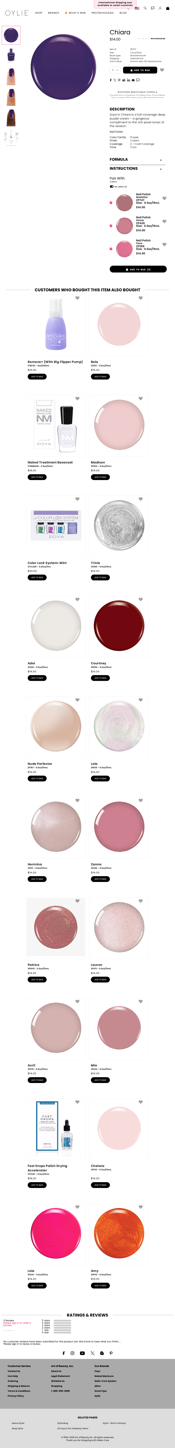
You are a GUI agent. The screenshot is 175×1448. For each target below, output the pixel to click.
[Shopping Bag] (168, 8)
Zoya (97, 1371)
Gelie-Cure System (105, 1381)
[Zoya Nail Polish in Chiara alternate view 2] (11, 76)
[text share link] (138, 80)
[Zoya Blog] (102, 1353)
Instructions (124, 168)
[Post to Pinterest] (119, 80)
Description (122, 109)
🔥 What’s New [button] (75, 13)
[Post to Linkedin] (128, 80)
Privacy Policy (16, 1396)
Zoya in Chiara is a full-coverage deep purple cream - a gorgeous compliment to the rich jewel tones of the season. (137, 120)
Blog (123, 13)
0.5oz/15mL (126, 53)
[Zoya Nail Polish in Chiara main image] (11, 35)
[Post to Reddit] (124, 80)
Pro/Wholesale (103, 13)
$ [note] (140, 207)
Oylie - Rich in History (114, 1423)
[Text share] (138, 80)
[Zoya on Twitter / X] (92, 1353)
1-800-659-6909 (60, 1391)
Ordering (13, 1381)
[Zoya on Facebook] (63, 1353)
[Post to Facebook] (111, 80)
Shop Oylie (17, 1428)
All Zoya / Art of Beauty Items (72, 1428)
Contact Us (14, 1371)
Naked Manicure (104, 1376)
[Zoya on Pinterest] (111, 1353)
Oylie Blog (62, 1423)
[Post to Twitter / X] (115, 80)
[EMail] (133, 80)
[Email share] (133, 80)
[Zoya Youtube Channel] (82, 1353)
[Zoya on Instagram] (72, 1353)
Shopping (56, 1386)
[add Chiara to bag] (162, 69)
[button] (17, 13)
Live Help (13, 1376)
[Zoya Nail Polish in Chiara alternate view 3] (11, 96)
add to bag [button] (136, 70)
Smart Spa (101, 1391)
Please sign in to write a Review (17, 1324)
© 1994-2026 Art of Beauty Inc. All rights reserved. (87, 1439)
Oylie (97, 1396)
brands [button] (53, 13)
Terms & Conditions (19, 1391)
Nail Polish (116, 132)
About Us (56, 1371)
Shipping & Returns (19, 1386)
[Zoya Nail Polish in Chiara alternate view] (11, 55)
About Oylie (18, 1423)
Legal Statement (60, 1376)
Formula (119, 159)
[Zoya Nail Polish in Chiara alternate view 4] (11, 117)
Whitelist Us (58, 1381)
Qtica (98, 1386)
